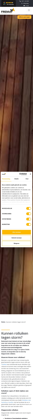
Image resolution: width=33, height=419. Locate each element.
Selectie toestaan (17, 238)
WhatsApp (26, 3)
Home (3, 322)
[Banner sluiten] (30, 174)
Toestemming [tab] (6, 179)
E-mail (27, 5)
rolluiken (4, 364)
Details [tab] (16, 179)
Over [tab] (27, 179)
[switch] (28, 213)
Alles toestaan (16, 232)
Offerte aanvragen (24, 17)
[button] (8, 3)
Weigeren (16, 243)
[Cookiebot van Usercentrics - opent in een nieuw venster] (20, 174)
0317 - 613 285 (25, 1)
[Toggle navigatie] (29, 10)
